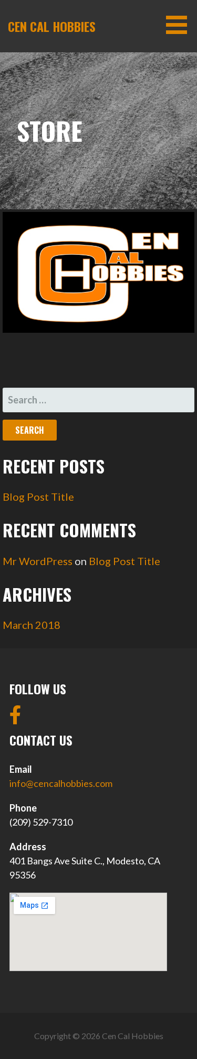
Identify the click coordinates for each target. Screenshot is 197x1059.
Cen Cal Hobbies (52, 26)
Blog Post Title (38, 496)
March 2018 (31, 624)
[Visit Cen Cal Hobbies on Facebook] (15, 718)
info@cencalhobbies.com (60, 783)
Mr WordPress (37, 561)
